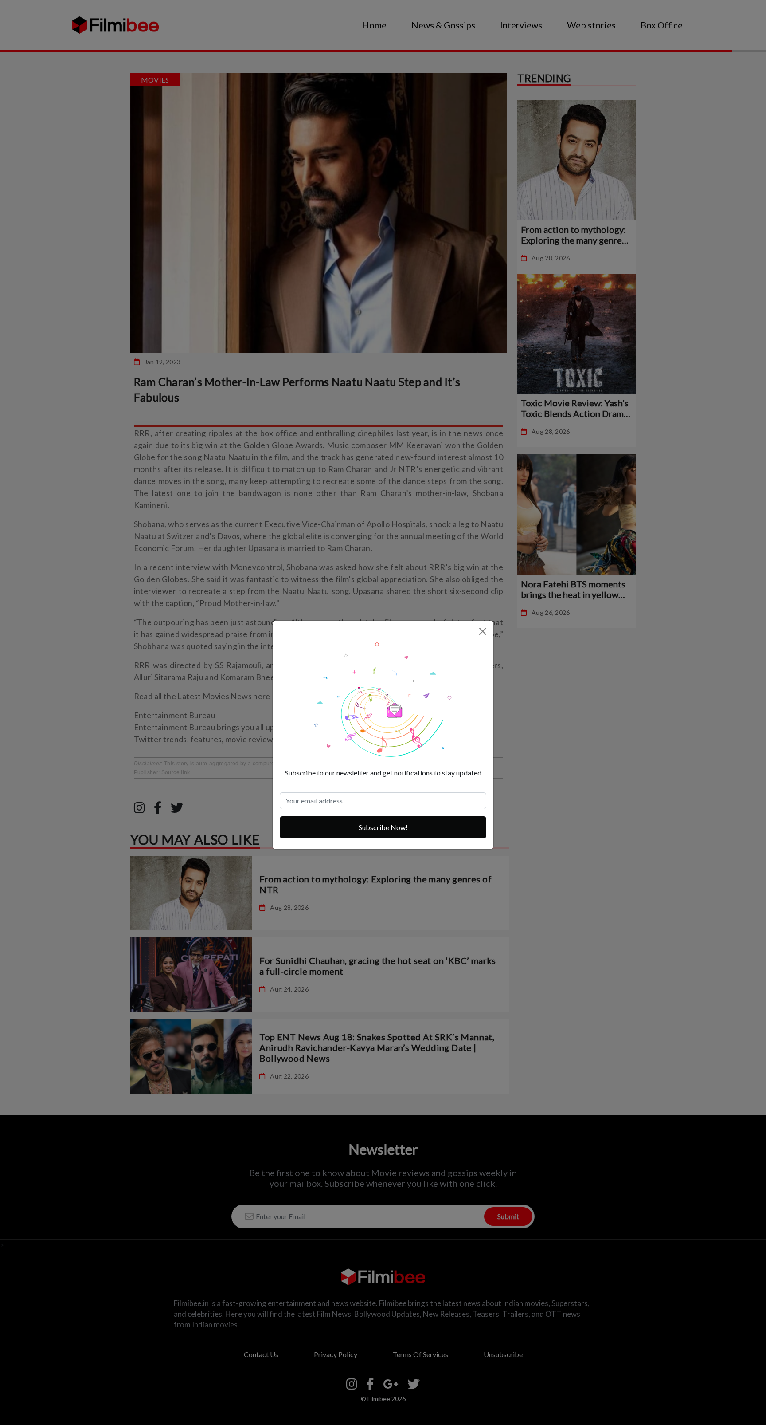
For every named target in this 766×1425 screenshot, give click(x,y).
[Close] (483, 631)
